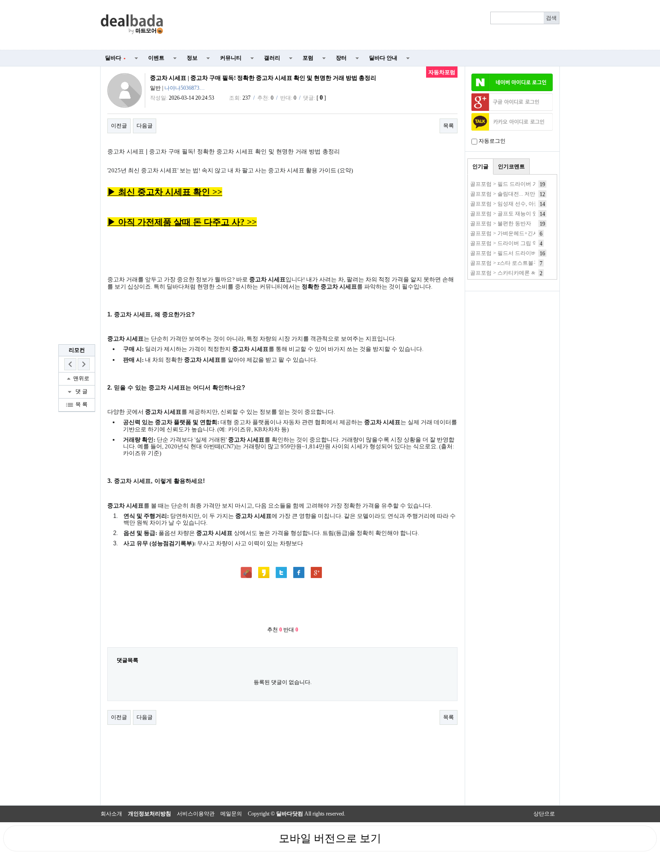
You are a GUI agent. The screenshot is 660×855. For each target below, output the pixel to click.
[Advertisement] (366, 25)
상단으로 (544, 814)
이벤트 (156, 58)
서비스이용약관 (196, 814)
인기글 (480, 166)
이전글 (119, 126)
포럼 (308, 58)
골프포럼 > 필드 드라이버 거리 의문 (512, 184)
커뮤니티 (231, 58)
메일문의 (231, 814)
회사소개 (111, 814)
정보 (192, 58)
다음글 (144, 126)
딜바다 (115, 58)
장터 (341, 58)
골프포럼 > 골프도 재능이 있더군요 (512, 213)
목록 (448, 126)
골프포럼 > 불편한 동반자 (500, 223)
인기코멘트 (511, 166)
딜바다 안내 (383, 58)
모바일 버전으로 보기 (330, 838)
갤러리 (272, 58)
